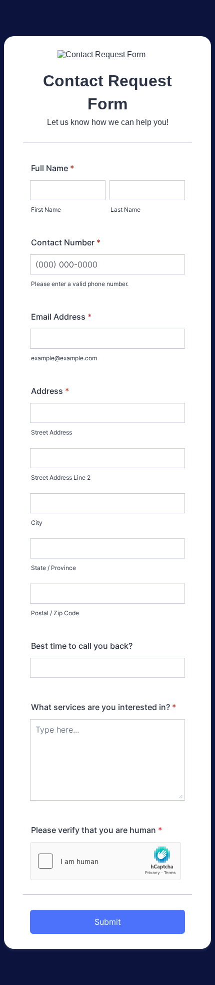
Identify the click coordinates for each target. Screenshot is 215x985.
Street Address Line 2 (60, 477)
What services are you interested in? (103, 707)
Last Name (125, 209)
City (36, 522)
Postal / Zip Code (55, 613)
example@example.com (64, 358)
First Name (46, 209)
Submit (107, 922)
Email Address (61, 317)
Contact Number (65, 242)
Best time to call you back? (81, 646)
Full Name (52, 168)
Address (50, 391)
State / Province (53, 568)
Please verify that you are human (96, 830)
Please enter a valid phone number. (79, 284)
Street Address (51, 432)
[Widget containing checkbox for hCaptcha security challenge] (105, 861)
